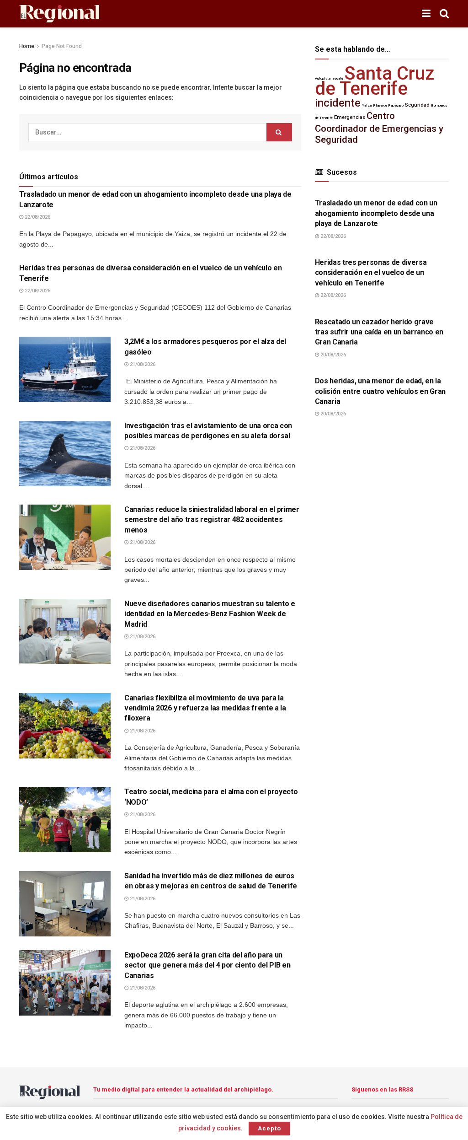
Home (26, 46)
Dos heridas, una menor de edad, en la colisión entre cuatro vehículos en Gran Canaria (380, 391)
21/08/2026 (141, 364)
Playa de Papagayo (388, 105)
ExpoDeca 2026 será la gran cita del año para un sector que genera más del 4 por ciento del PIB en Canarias (207, 965)
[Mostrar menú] (426, 13)
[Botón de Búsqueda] (444, 13)
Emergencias (349, 117)
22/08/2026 (36, 217)
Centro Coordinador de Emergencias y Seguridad (379, 127)
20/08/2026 (332, 355)
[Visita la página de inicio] (59, 14)
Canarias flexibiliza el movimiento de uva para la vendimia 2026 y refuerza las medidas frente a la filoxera (205, 708)
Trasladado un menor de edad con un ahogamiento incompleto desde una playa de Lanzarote (376, 213)
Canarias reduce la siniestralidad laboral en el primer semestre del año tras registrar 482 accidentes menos (211, 519)
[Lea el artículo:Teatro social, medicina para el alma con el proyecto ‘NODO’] (65, 819)
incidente (338, 103)
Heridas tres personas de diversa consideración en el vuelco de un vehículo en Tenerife (371, 272)
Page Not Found (62, 46)
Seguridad (417, 105)
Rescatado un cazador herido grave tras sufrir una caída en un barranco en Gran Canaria (379, 332)
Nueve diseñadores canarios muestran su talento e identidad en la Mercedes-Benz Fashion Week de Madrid (209, 614)
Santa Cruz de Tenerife (374, 81)
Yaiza (367, 105)
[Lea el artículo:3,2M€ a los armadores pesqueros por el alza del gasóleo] (65, 369)
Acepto (269, 1128)
